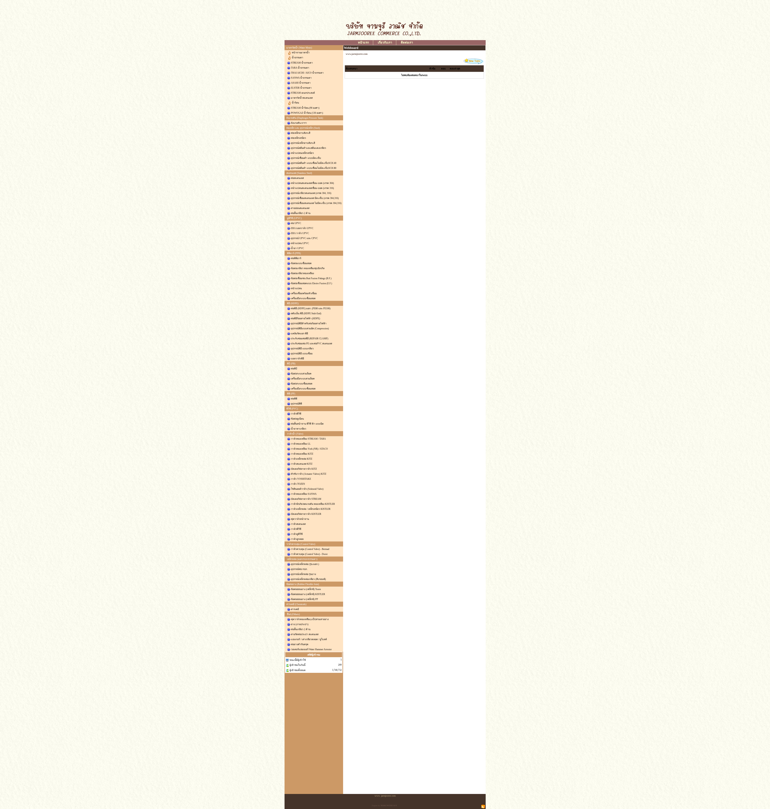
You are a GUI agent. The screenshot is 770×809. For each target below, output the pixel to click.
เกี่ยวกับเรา (385, 42)
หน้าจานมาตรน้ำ (301, 52)
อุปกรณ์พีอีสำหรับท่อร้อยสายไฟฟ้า (308, 323)
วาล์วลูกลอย (297, 539)
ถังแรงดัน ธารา (299, 123)
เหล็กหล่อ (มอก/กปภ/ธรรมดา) (302, 559)
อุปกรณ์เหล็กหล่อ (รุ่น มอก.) (305, 564)
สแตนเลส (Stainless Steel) (299, 173)
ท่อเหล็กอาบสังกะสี (300, 133)
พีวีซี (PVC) (292, 408)
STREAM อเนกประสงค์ (303, 92)
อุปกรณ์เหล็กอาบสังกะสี (303, 143)
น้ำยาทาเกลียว (298, 428)
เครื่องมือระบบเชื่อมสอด (303, 298)
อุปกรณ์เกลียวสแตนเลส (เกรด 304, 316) (311, 193)
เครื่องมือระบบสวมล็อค (303, 378)
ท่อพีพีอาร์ (296, 258)
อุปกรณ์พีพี (296, 403)
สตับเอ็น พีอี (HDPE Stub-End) (306, 313)
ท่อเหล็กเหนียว (298, 138)
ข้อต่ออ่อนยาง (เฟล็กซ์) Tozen (306, 589)
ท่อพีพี (294, 398)
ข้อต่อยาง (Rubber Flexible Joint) (302, 584)
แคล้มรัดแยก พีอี (299, 333)
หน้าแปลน (296, 288)
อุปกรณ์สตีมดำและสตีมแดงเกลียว (308, 148)
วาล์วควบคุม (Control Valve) (300, 544)
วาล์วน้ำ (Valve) (295, 433)
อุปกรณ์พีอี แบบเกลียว (302, 348)
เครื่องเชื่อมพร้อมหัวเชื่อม (304, 293)
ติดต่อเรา (407, 42)
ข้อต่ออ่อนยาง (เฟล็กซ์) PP (304, 599)
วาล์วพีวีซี (296, 413)
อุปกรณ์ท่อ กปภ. (299, 569)
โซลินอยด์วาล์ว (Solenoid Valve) (307, 489)
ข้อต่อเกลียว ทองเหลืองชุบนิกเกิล (307, 268)
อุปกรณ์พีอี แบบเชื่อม (302, 353)
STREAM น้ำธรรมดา (302, 62)
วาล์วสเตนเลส (298, 524)
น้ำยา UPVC (297, 248)
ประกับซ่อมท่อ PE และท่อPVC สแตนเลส (311, 343)
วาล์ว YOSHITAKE (301, 478)
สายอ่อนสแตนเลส (300, 208)
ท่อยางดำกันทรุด (299, 644)
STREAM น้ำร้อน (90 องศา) (305, 107)
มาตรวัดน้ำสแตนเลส (302, 97)
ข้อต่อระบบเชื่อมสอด (301, 383)
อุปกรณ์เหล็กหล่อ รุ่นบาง (303, 574)
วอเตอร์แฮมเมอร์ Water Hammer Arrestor (311, 649)
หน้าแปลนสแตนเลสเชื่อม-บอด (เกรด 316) (312, 188)
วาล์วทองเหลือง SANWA (304, 494)
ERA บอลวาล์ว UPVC (302, 228)
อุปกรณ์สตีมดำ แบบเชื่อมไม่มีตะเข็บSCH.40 (313, 163)
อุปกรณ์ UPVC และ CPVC (304, 238)
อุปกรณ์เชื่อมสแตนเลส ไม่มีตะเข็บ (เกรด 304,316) (316, 203)
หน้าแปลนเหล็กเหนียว (302, 153)
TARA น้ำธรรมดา (300, 67)
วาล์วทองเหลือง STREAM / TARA (308, 438)
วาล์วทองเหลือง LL (301, 443)
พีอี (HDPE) (293, 303)
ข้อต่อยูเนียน (297, 418)
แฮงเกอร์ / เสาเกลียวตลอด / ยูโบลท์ (309, 639)
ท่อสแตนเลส (297, 178)
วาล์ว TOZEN (298, 484)
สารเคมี (295, 609)
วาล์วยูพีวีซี (297, 534)
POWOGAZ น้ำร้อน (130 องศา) (307, 113)
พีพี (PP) (291, 393)
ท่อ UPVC (296, 223)
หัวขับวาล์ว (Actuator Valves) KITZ (308, 473)
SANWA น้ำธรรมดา (301, 77)
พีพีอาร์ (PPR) (294, 253)
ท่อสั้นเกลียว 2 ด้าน (300, 213)
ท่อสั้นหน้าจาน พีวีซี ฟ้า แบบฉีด (307, 423)
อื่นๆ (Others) (293, 614)
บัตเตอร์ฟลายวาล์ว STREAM (306, 499)
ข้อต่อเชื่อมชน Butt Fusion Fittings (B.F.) (311, 278)
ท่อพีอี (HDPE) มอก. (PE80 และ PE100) (310, 308)
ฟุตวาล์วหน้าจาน (300, 519)
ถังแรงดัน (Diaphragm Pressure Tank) (304, 118)
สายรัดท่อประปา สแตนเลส (304, 634)
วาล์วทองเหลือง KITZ (302, 453)
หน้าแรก (363, 42)
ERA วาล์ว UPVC (300, 233)
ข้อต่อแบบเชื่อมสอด (301, 263)
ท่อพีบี (294, 368)
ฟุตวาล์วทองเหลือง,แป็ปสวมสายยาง (310, 619)
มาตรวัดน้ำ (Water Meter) (299, 47)
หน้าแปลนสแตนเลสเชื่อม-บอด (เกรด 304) (312, 183)
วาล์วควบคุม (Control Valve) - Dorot (309, 554)
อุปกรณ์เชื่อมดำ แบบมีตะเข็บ (306, 158)
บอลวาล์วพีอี (297, 358)
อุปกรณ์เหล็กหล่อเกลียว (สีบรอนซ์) (308, 579)
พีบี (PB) (291, 363)
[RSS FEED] (483, 806)
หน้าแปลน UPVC (300, 243)
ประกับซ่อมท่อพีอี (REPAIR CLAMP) (309, 338)
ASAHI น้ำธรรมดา (301, 82)
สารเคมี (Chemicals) (296, 604)
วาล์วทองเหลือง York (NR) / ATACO (309, 448)
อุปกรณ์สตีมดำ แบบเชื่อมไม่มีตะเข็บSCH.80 (313, 168)
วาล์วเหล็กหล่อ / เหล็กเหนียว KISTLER (310, 509)
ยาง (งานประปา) (299, 624)
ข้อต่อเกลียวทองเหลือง (302, 273)
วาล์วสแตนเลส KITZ (301, 463)
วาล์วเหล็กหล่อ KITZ (301, 458)
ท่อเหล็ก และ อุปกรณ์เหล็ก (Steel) (303, 128)
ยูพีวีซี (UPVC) (294, 218)
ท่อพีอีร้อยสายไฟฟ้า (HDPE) (305, 318)
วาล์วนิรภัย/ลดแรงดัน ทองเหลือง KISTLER (313, 504)
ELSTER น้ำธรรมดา (301, 87)
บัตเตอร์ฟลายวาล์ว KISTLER (306, 514)
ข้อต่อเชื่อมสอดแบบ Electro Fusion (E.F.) (311, 283)
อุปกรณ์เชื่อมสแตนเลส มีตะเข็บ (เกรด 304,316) (315, 198)
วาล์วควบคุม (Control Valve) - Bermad (310, 549)
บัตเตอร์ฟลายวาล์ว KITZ (304, 468)
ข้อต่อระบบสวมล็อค (301, 373)
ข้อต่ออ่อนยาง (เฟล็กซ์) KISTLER (308, 594)
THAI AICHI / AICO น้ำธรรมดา (307, 72)
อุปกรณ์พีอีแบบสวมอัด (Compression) (310, 328)
